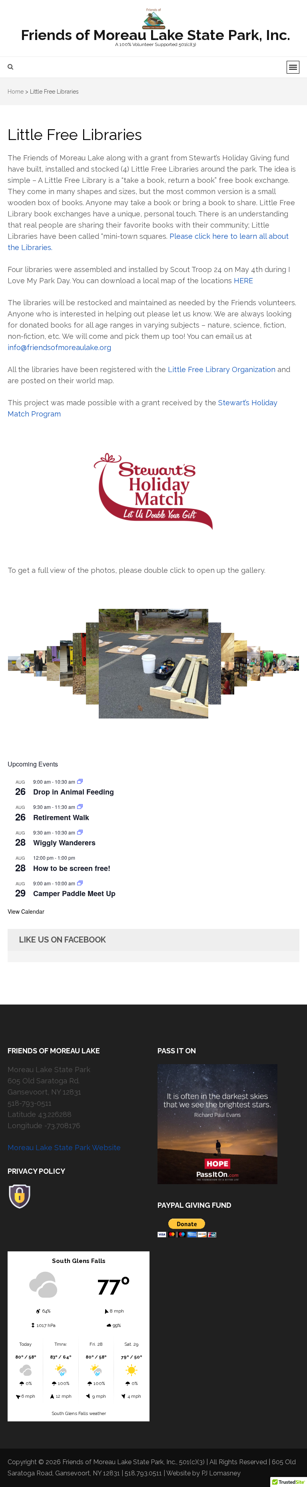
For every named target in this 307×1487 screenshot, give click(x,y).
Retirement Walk (61, 817)
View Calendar (26, 911)
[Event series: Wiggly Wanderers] (80, 832)
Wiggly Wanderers (64, 842)
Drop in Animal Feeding (73, 792)
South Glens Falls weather (79, 1413)
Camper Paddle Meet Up (74, 893)
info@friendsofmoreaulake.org (59, 347)
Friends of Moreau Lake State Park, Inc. (155, 34)
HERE (245, 280)
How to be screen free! (71, 868)
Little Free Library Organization (221, 369)
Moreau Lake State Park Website (64, 1147)
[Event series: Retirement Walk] (80, 806)
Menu (293, 67)
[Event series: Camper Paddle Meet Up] (80, 883)
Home (16, 91)
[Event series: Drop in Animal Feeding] (80, 781)
